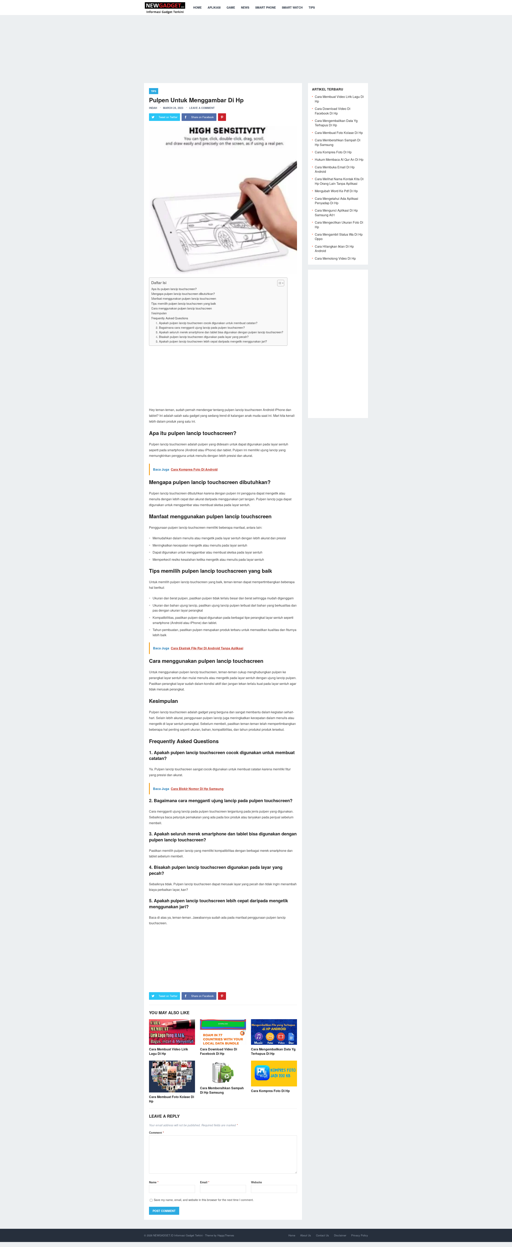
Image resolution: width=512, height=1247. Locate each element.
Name (153, 1182)
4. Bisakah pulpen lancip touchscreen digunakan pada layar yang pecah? (202, 337)
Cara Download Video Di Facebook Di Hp (218, 1051)
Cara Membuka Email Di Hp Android (335, 169)
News (245, 7)
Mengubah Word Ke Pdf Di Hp (336, 191)
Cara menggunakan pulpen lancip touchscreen (181, 308)
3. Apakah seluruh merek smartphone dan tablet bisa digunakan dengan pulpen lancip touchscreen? (219, 332)
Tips (312, 7)
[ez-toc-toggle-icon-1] (278, 283)
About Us (305, 1235)
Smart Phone (265, 7)
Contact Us (322, 1235)
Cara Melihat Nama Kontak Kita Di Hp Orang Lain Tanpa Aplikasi (339, 181)
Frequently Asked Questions (169, 318)
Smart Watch (292, 7)
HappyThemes (225, 1235)
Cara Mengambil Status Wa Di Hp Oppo (339, 236)
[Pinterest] (222, 117)
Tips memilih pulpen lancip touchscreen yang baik (183, 303)
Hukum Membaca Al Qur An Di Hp (339, 159)
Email (204, 1182)
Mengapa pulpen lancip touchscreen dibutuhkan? (183, 293)
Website (256, 1182)
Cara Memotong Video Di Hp (335, 258)
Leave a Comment (202, 108)
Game (231, 7)
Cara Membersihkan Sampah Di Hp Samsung (222, 1090)
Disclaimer (340, 1235)
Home (197, 7)
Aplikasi (214, 7)
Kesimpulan (159, 313)
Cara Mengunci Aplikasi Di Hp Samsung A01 (336, 212)
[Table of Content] (280, 283)
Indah (153, 108)
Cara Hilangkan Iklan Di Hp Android (334, 248)
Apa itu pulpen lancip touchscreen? (174, 289)
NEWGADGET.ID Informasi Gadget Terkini (178, 1235)
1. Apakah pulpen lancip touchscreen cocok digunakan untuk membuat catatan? (206, 323)
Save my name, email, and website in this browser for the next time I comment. (204, 1200)
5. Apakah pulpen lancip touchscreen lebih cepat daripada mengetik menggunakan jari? (211, 341)
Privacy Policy (359, 1235)
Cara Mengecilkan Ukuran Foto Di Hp (339, 224)
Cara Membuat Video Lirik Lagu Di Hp (168, 1051)
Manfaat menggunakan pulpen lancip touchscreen (183, 298)
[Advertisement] (256, 46)
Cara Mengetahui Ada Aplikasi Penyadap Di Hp (336, 200)
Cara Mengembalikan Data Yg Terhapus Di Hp (273, 1051)
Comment (156, 1132)
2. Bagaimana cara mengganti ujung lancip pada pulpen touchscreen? (200, 327)
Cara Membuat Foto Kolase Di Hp (171, 1098)
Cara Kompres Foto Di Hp (270, 1090)
